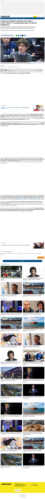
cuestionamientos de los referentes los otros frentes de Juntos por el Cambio (28, 199)
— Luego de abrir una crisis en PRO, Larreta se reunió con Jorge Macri (17, 30)
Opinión (12, 18)
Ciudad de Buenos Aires (20, 253)
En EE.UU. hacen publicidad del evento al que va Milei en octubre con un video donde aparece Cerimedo (33, 279)
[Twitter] (22, 35)
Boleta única (2, 254)
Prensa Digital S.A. (22, 494)
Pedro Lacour (2, 296)
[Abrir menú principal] (44, 16)
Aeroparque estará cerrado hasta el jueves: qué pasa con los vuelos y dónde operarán (11, 397)
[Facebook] (18, 35)
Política (2, 18)
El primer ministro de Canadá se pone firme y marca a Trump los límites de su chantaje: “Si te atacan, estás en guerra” (33, 363)
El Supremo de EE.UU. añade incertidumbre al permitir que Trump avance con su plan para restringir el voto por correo (33, 380)
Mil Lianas (20, 18)
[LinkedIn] (24, 35)
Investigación (16, 18)
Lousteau (4, 253)
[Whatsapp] (16, 35)
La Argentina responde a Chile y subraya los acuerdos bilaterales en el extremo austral (32, 330)
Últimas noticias (3, 400)
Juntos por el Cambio (32, 253)
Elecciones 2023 (26, 253)
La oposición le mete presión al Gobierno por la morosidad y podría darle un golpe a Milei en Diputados (11, 346)
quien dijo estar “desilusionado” (9, 71)
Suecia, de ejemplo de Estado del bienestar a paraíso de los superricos (11, 279)
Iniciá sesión (39, 16)
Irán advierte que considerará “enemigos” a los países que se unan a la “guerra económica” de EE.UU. (11, 380)
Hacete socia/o (35, 16)
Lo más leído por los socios (5, 264)
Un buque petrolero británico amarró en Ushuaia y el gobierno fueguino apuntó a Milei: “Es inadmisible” (32, 295)
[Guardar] (26, 35)
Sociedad (9, 18)
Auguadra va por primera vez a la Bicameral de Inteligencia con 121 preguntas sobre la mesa (9, 295)
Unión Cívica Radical (38, 253)
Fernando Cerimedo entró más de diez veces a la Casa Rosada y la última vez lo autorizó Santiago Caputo (32, 314)
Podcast (24, 18)
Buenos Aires (14, 253)
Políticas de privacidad (22, 495)
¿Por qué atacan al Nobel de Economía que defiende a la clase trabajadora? (33, 397)
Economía (5, 18)
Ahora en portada (4, 298)
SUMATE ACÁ (18, 490)
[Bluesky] (20, 35)
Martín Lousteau (9, 253)
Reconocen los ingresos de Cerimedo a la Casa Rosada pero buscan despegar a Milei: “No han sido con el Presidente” (11, 314)
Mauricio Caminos (25, 280)
